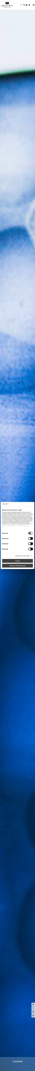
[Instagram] (33, 1008)
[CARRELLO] (29, 5)
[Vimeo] (33, 1015)
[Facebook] (33, 1004)
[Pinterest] (33, 1012)
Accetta (17, 561)
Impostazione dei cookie (22, 556)
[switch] (30, 538)
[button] (33, 4)
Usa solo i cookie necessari (17, 565)
